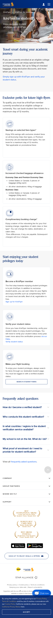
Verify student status (14, 342)
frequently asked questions (24, 461)
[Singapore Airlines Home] (8, 7)
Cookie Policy (10, 604)
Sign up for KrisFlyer (14, 302)
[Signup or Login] (46, 4)
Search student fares (27, 382)
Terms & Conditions (9, 601)
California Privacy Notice (11, 607)
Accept (26, 612)
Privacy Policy (41, 599)
